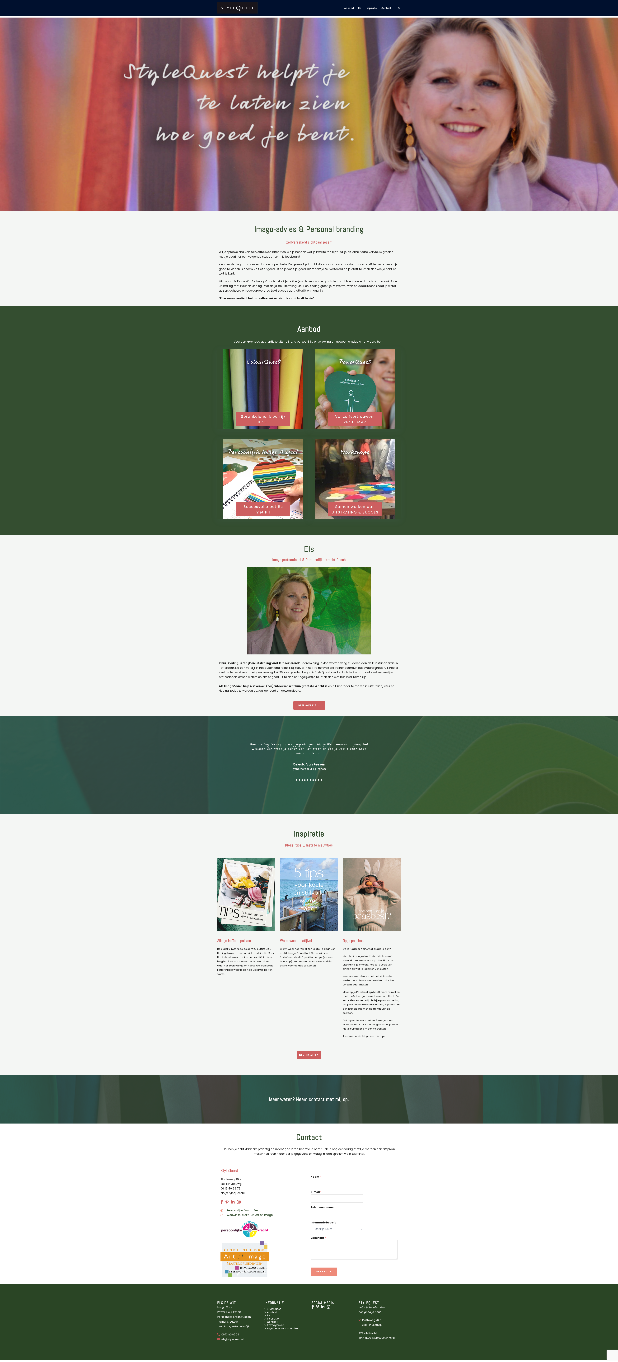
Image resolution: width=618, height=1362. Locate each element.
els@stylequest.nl (232, 1193)
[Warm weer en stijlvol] (309, 894)
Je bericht (318, 1238)
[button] (399, 8)
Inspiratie (371, 8)
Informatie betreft (323, 1222)
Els (359, 8)
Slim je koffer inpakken (234, 940)
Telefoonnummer (323, 1207)
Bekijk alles (309, 1055)
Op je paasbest (354, 940)
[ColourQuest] (263, 389)
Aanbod (349, 8)
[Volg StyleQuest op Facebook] (313, 1307)
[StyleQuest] (237, 8)
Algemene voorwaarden (282, 1328)
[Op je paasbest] (372, 894)
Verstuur (324, 1271)
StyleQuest (274, 1309)
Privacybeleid (275, 1325)
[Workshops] (355, 479)
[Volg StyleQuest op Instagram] (329, 1307)
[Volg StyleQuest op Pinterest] (318, 1307)
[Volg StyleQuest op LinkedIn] (323, 1307)
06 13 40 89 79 (230, 1334)
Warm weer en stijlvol (296, 940)
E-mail (316, 1192)
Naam (316, 1177)
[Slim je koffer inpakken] (246, 894)
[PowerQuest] (355, 389)
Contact (386, 8)
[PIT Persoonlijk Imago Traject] (263, 479)
